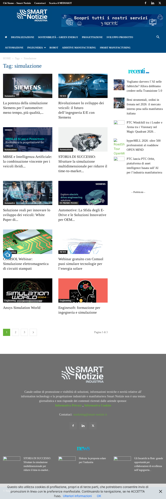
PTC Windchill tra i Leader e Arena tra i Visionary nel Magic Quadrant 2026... (144, 127)
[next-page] (33, 332)
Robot (53, 47)
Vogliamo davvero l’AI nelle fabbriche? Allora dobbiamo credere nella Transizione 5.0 (144, 86)
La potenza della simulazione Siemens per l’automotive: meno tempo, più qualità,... (25, 108)
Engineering (10, 300)
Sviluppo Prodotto (120, 37)
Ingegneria (35, 47)
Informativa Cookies (97, 405)
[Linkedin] (152, 3)
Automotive (9, 96)
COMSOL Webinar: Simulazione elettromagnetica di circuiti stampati (26, 264)
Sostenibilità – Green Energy (58, 37)
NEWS (63, 96)
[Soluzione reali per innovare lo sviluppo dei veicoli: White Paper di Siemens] (27, 193)
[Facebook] (145, 3)
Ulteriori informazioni (77, 496)
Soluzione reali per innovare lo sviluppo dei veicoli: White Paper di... (26, 215)
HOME (7, 58)
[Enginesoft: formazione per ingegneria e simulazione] (83, 290)
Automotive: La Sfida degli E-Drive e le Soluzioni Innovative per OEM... (82, 215)
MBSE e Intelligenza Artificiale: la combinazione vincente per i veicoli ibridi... (27, 161)
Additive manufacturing (79, 47)
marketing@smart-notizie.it (90, 414)
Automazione (14, 47)
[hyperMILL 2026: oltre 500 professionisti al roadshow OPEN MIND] (119, 147)
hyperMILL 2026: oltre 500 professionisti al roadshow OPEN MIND (144, 145)
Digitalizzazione (22, 37)
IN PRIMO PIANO (69, 203)
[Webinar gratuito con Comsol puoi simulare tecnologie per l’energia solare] (83, 241)
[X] (159, 3)
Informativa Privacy (69, 405)
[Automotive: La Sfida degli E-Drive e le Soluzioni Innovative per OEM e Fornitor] (83, 193)
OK (99, 496)
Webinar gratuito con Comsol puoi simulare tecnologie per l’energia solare (80, 264)
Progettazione (92, 37)
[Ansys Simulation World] (27, 290)
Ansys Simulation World (21, 308)
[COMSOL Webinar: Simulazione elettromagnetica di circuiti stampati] (27, 241)
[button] (158, 37)
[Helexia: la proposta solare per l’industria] (67, 462)
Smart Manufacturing (115, 47)
